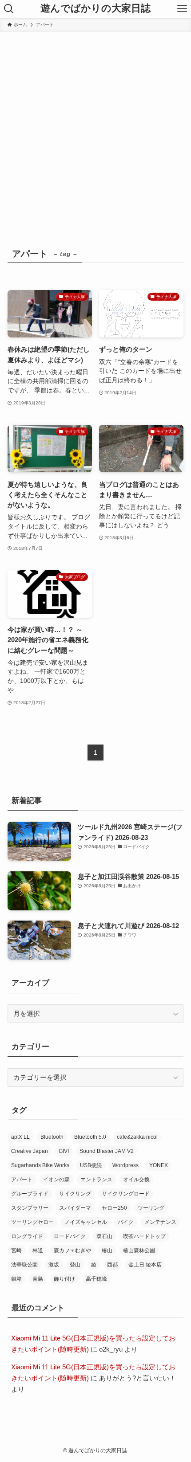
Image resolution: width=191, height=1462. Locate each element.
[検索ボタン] (9, 9)
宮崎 (16, 1250)
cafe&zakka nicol (137, 1137)
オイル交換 (136, 1179)
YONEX (158, 1165)
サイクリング (75, 1194)
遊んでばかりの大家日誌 (95, 9)
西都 (112, 1265)
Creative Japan (29, 1151)
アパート (21, 1179)
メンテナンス (160, 1222)
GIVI (64, 1151)
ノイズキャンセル (85, 1222)
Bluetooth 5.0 (90, 1137)
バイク (126, 1222)
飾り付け (64, 1279)
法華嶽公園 (24, 1265)
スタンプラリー (29, 1208)
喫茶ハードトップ (144, 1236)
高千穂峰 (96, 1279)
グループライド (29, 1194)
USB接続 (91, 1165)
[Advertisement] (95, 131)
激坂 (53, 1265)
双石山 (104, 1236)
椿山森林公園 (139, 1250)
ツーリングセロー (32, 1222)
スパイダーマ (75, 1208)
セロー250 (114, 1208)
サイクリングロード (126, 1194)
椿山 (107, 1250)
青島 (37, 1279)
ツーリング (151, 1208)
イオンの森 (56, 1179)
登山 (75, 1265)
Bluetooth (52, 1137)
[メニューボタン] (182, 9)
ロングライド (27, 1236)
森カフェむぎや (72, 1250)
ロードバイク (70, 1236)
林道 (37, 1250)
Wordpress (125, 1165)
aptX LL (20, 1137)
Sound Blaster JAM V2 (107, 1151)
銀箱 (16, 1279)
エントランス (96, 1179)
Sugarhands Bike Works (40, 1165)
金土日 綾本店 (145, 1265)
